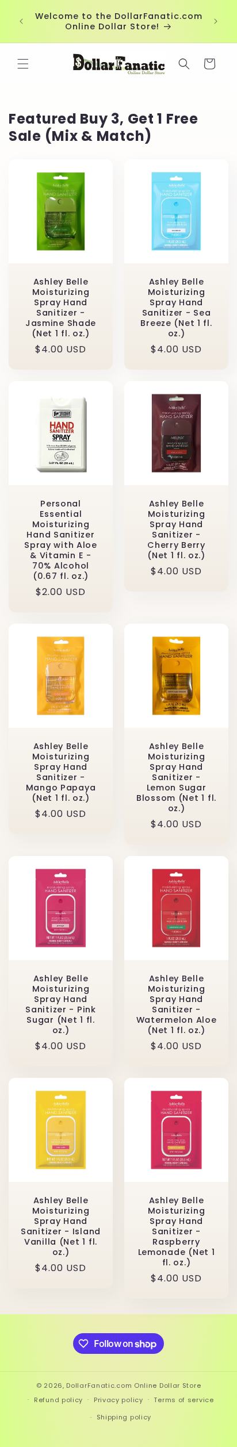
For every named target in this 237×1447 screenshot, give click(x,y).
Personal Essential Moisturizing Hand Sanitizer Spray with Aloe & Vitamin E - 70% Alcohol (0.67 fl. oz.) (60, 539)
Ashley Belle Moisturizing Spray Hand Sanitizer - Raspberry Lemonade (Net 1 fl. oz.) (176, 1231)
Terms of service (183, 1399)
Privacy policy (118, 1399)
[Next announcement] (215, 21)
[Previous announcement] (21, 21)
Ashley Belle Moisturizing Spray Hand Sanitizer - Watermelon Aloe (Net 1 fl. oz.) (176, 1004)
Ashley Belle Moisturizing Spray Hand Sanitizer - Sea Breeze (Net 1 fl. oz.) (176, 308)
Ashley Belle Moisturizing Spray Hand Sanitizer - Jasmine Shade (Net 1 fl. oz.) (60, 308)
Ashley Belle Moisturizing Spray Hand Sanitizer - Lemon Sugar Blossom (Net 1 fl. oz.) (176, 777)
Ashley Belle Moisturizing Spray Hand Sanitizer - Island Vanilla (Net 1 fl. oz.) (61, 1226)
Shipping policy (124, 1417)
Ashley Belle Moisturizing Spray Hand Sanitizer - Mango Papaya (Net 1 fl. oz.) (61, 772)
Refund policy (58, 1399)
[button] (23, 63)
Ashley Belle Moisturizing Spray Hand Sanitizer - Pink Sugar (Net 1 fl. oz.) (60, 1004)
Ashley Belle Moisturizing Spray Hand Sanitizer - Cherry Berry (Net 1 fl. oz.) (176, 529)
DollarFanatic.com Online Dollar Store (133, 1385)
